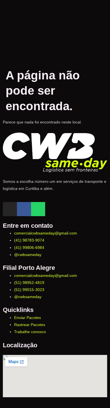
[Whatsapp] (38, 209)
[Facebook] (24, 209)
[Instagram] (10, 209)
